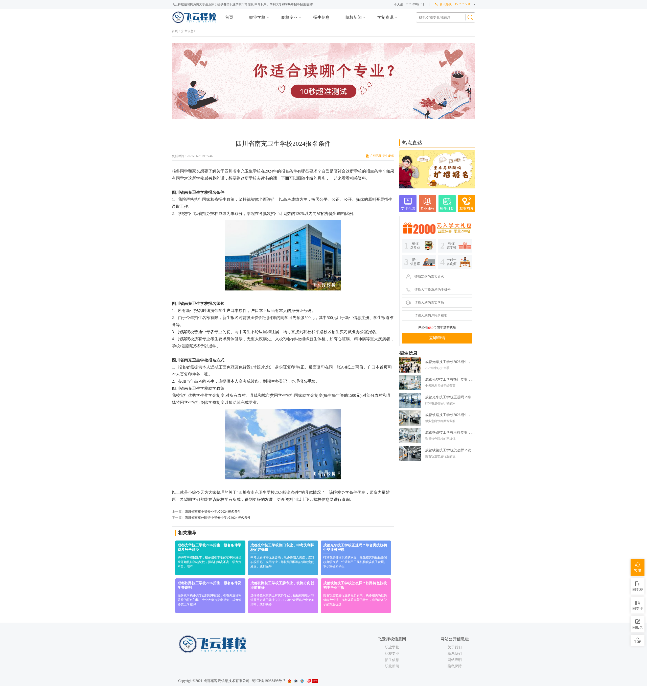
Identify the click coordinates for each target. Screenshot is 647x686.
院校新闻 (353, 17)
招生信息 (321, 17)
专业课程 (427, 208)
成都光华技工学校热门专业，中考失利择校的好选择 (450, 379)
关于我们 (455, 647)
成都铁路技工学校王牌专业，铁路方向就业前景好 (450, 432)
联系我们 (455, 653)
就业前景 (466, 208)
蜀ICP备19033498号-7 (268, 681)
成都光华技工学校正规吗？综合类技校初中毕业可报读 (450, 397)
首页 (229, 17)
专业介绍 (408, 208)
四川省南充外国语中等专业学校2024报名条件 (217, 518)
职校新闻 (392, 666)
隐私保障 (455, 666)
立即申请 (437, 338)
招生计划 (447, 208)
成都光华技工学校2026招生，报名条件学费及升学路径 (450, 362)
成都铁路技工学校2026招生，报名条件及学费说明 (450, 415)
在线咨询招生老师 (382, 156)
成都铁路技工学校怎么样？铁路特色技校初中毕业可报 (450, 450)
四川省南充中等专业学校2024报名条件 (212, 511)
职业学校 (257, 17)
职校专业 (289, 17)
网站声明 (455, 660)
